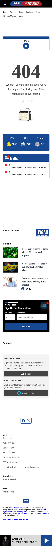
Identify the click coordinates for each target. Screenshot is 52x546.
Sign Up (26, 326)
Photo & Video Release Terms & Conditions (21, 467)
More (21, 16)
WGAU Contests (11, 230)
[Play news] (26, 46)
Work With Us (8, 443)
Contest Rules (8, 447)
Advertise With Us (9, 16)
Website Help (8, 491)
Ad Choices (23, 513)
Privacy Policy (23, 511)
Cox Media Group (17, 508)
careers (43, 513)
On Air (21, 12)
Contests (29, 12)
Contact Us (7, 438)
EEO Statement (9, 452)
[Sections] (5, 4)
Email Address (22, 313)
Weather (13, 12)
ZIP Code (8, 313)
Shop (38, 12)
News (5, 12)
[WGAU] (26, 3)
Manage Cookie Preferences (15, 519)
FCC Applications (10, 462)
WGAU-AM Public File (12, 457)
